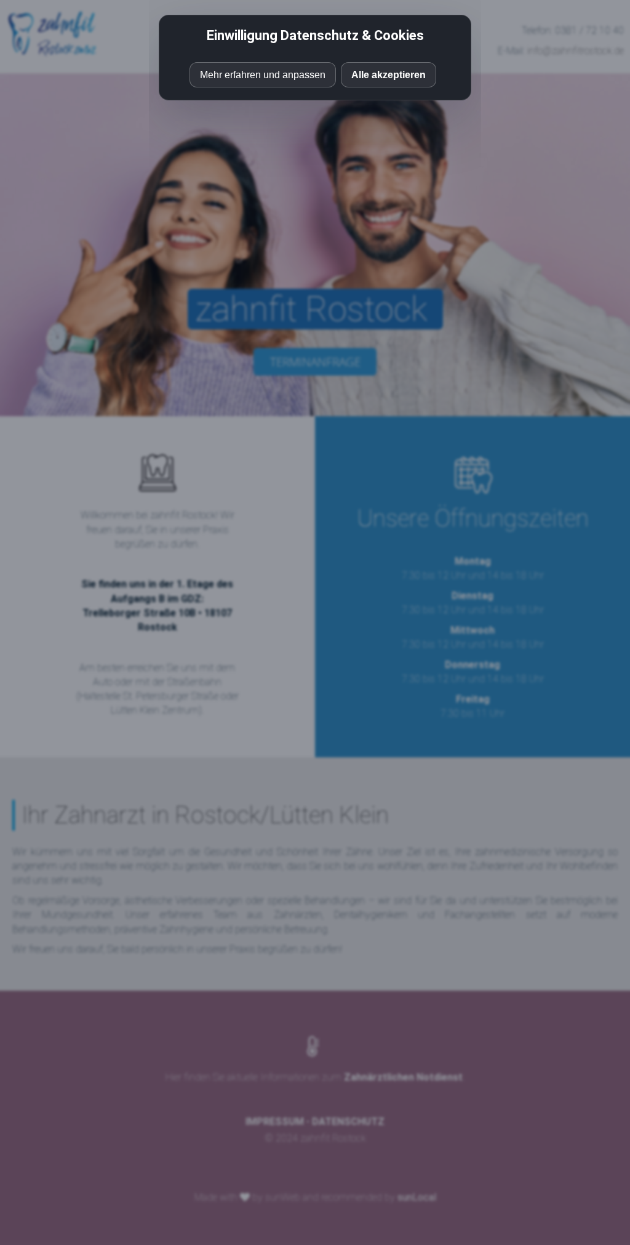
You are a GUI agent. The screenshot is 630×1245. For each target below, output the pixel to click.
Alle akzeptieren (388, 75)
